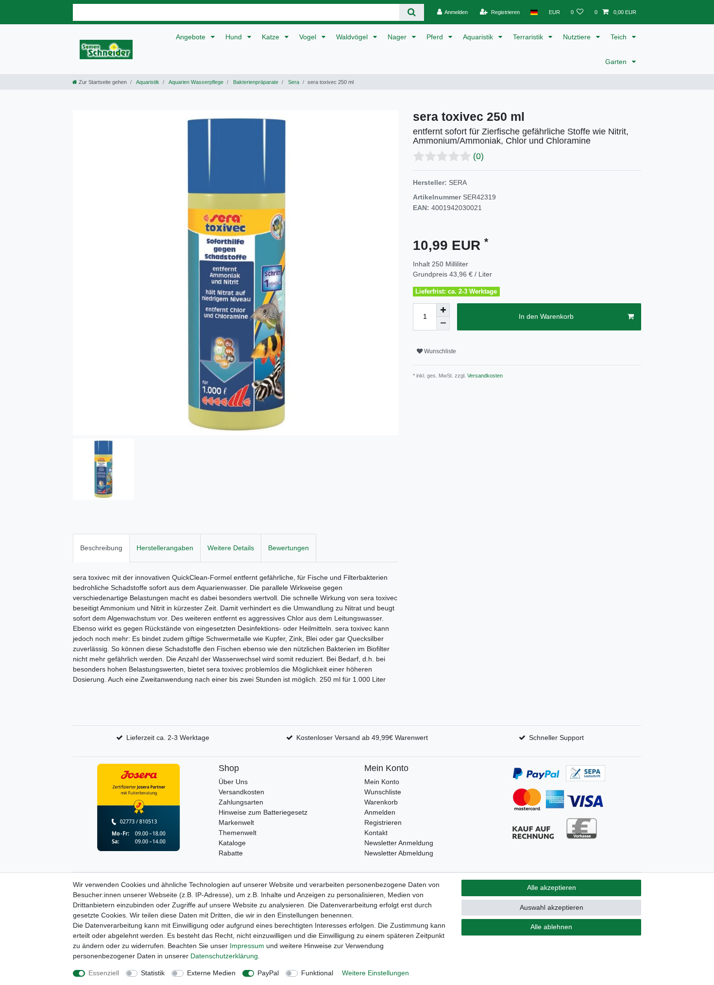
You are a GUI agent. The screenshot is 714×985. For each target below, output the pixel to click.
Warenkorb (381, 802)
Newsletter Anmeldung (398, 843)
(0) (478, 156)
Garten (617, 62)
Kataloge (232, 843)
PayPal (268, 973)
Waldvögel (353, 37)
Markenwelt (236, 822)
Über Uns (233, 782)
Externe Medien (211, 973)
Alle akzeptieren (551, 887)
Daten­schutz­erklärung (224, 956)
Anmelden (379, 812)
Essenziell (103, 973)
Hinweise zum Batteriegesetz (263, 812)
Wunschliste (439, 351)
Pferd (435, 37)
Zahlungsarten (241, 802)
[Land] (534, 12)
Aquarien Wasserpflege (195, 82)
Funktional (317, 973)
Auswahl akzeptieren (551, 907)
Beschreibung (101, 548)
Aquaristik (479, 37)
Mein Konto (381, 782)
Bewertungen (288, 548)
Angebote (191, 37)
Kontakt (376, 833)
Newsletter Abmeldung (398, 853)
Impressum (247, 946)
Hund (234, 37)
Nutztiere (578, 37)
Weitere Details (230, 548)
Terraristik (529, 37)
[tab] (101, 548)
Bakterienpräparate (255, 82)
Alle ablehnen (551, 927)
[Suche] (411, 12)
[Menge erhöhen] (443, 310)
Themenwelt (237, 833)
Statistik (153, 973)
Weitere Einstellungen (375, 973)
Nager (398, 37)
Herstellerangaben (164, 548)
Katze (271, 37)
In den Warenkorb (546, 316)
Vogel (308, 37)
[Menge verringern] (443, 323)
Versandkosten (484, 375)
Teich (620, 37)
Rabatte (231, 853)
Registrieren (383, 822)
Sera (293, 82)
